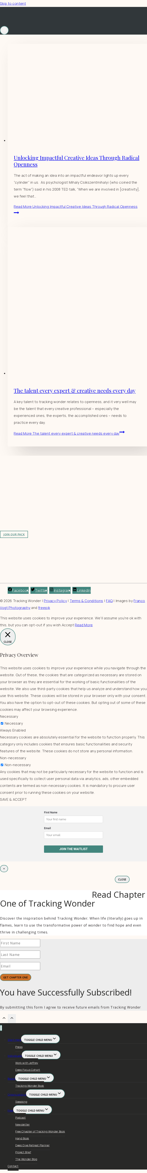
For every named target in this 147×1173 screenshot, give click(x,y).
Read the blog (76, 482)
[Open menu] (4, 30)
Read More (66, 433)
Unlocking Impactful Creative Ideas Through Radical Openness (76, 161)
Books (11, 1078)
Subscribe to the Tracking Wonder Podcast (101, 489)
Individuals (15, 1056)
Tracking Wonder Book (29, 1086)
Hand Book (22, 1138)
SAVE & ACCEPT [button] (13, 799)
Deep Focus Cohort (27, 1070)
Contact (13, 1166)
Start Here (14, 1040)
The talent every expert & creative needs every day (75, 390)
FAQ (109, 600)
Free (10, 1110)
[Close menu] (1, 1028)
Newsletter (22, 1124)
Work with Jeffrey (79, 496)
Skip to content (13, 3)
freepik (44, 607)
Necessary (14, 723)
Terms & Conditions (86, 600)
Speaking (21, 1101)
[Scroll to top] (4, 1018)
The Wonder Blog (26, 1159)
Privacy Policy (55, 600)
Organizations (17, 1094)
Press (18, 1047)
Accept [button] (68, 625)
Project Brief (23, 1152)
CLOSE (122, 879)
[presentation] (77, 94)
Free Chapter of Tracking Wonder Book (40, 1131)
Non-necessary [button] (13, 758)
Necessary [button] (9, 716)
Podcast (20, 1117)
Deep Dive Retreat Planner (32, 1145)
